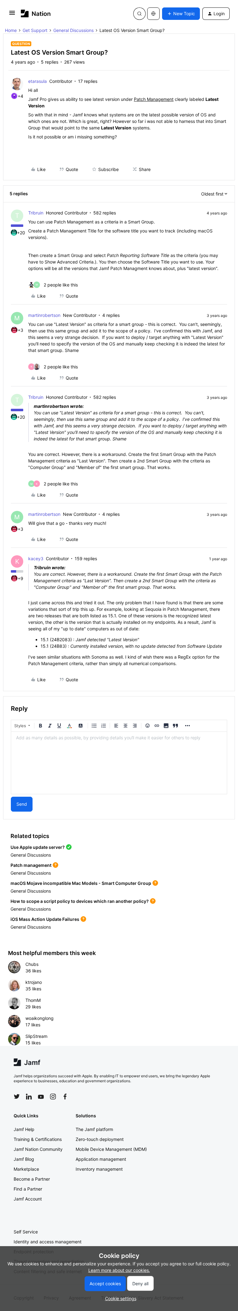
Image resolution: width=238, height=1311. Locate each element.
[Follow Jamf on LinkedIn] (29, 1096)
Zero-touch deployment (100, 1139)
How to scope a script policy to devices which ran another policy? (80, 901)
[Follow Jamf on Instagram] (53, 1096)
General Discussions (73, 30)
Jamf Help (24, 1129)
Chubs (31, 964)
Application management (101, 1159)
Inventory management (99, 1169)
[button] (12, 14)
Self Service (26, 1231)
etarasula (37, 81)
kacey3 (35, 558)
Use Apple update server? (38, 847)
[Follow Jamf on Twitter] (17, 1096)
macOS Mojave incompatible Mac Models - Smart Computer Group (81, 883)
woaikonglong (39, 1018)
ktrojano (33, 982)
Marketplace (26, 1169)
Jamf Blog (24, 1159)
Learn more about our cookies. (119, 1270)
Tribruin (35, 212)
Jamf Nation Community (38, 1149)
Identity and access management (48, 1241)
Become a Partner (32, 1179)
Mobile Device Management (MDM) (111, 1149)
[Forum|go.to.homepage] (36, 13)
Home (11, 30)
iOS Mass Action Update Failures (45, 919)
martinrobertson (44, 315)
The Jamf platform (94, 1129)
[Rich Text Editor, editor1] (119, 763)
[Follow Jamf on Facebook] (65, 1096)
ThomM (33, 1000)
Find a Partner (28, 1189)
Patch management (31, 865)
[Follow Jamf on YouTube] (41, 1096)
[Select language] (153, 13)
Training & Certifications (38, 1139)
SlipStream (36, 1036)
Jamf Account (28, 1198)
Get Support (35, 30)
